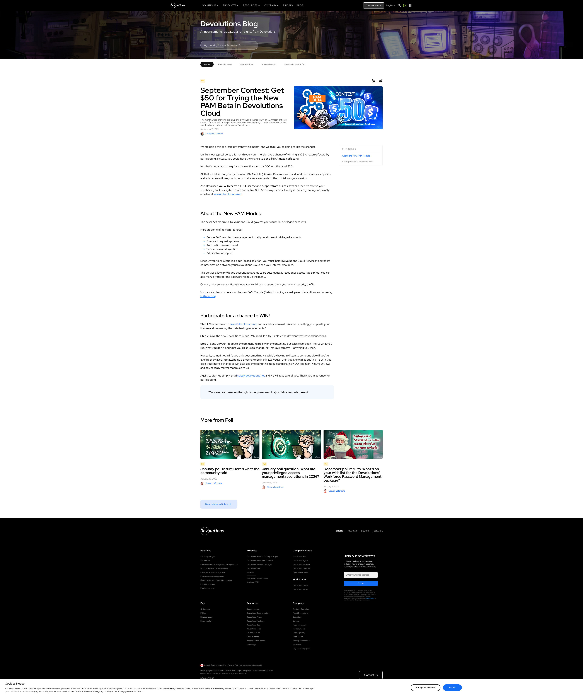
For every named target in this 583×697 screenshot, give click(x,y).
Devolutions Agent (300, 560)
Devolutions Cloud (300, 585)
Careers (296, 621)
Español (378, 531)
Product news (225, 64)
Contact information (301, 609)
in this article (207, 296)
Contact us (371, 675)
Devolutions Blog (229, 23)
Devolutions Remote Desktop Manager (262, 556)
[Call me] (404, 5)
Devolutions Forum (254, 617)
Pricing (203, 613)
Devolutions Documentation (258, 613)
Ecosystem (297, 617)
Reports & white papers (256, 640)
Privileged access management (212, 572)
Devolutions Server (300, 589)
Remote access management (212, 576)
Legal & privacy (299, 633)
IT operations (246, 64)
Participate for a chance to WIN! (357, 161)
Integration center (207, 584)
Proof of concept (207, 588)
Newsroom (297, 644)
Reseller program (299, 625)
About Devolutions (300, 613)
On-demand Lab (253, 633)
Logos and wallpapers (301, 648)
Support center (253, 609)
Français (352, 531)
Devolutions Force (254, 629)
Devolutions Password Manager (259, 564)
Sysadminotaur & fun (294, 64)
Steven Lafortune (214, 483)
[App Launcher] (410, 5)
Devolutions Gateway (301, 564)
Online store (205, 609)
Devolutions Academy (255, 621)
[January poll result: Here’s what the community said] (229, 444)
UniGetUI (250, 572)
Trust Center (298, 637)
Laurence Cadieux (214, 133)
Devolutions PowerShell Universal (260, 560)
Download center (374, 5)
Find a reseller (205, 621)
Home (207, 64)
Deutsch (365, 531)
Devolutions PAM (253, 568)
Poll (202, 81)
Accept (452, 687)
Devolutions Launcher (301, 568)
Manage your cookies (426, 687)
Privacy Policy (369, 598)
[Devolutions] (177, 5)
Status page (251, 644)
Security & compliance (301, 640)
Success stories (253, 637)
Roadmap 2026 (253, 582)
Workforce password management (214, 568)
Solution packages (207, 556)
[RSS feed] (373, 81)
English (340, 531)
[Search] (399, 5)
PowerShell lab (269, 64)
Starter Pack (205, 560)
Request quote (206, 617)
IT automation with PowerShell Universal (216, 580)
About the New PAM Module (356, 156)
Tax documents (299, 629)
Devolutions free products (257, 578)
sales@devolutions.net (227, 194)
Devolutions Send (300, 556)
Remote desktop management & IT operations (219, 564)
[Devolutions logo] (212, 531)
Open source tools (300, 572)
